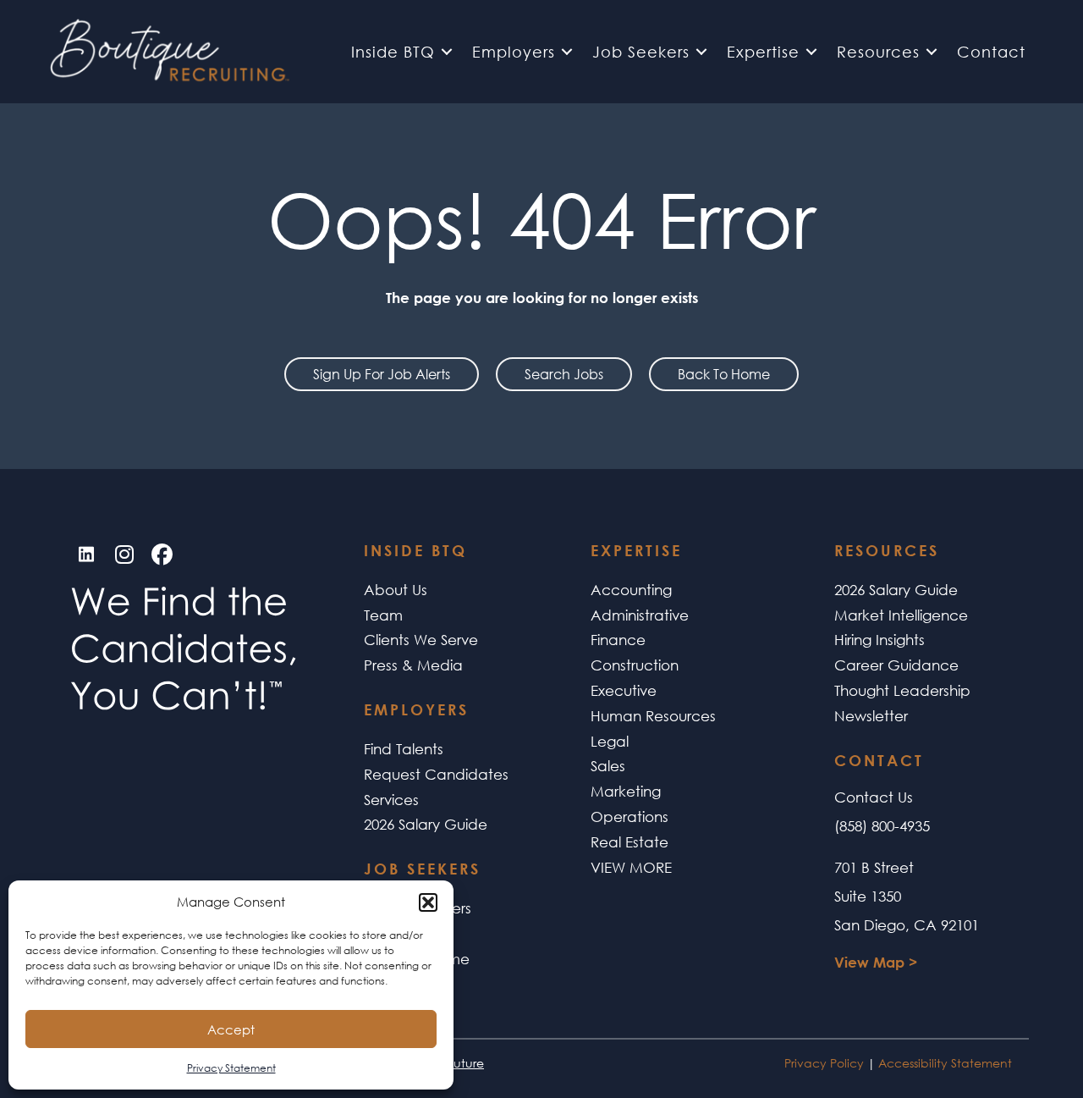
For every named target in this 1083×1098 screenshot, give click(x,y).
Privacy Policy (824, 1063)
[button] (428, 902)
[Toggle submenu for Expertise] (811, 51)
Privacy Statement (231, 1068)
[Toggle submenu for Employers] (567, 51)
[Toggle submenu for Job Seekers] (701, 51)
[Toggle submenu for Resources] (931, 51)
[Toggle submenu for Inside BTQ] (447, 51)
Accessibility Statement (945, 1063)
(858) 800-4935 (882, 826)
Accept (231, 1029)
